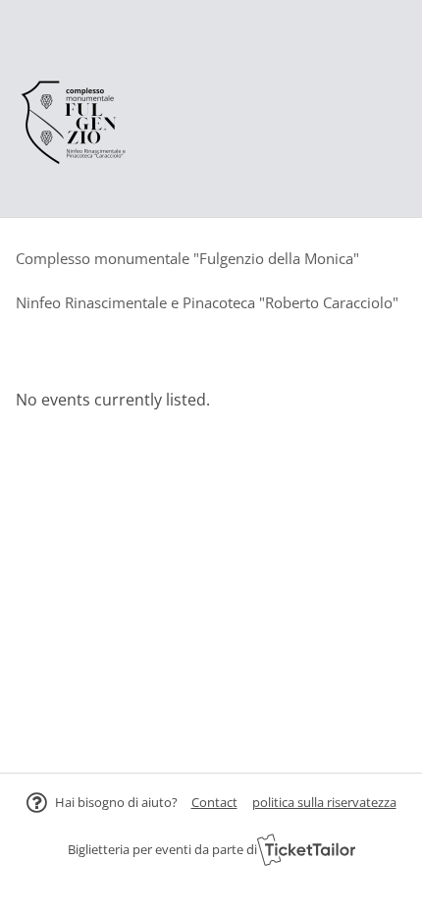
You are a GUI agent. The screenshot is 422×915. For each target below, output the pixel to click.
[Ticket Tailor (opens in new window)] (306, 849)
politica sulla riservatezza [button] (324, 802)
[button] (214, 802)
